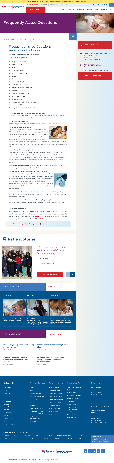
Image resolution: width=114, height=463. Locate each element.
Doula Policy (37, 216)
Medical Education (8, 406)
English (6, 435)
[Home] (13, 7)
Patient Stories (9, 424)
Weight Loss (71, 414)
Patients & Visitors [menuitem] (92, 9)
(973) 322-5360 (92, 65)
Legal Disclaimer (43, 460)
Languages (8, 412)
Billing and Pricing (55, 393)
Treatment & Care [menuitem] (106, 9)
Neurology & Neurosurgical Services (72, 409)
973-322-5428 (40, 219)
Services (35, 39)
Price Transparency (56, 396)
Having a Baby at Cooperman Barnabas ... (16, 42)
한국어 (6, 438)
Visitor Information (56, 399)
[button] (111, 5)
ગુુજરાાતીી (49, 435)
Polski (31, 438)
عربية (15, 435)
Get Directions (33, 4)
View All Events (54, 334)
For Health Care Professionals (97, 400)
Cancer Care (71, 392)
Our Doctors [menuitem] (80, 9)
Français (38, 435)
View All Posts (54, 287)
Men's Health (71, 401)
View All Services (93, 76)
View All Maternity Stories (50, 274)
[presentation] (56, 256)
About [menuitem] (63, 9)
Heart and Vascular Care (74, 388)
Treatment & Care (11, 39)
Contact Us (8, 387)
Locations (7, 390)
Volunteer (8, 418)
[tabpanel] (17, 262)
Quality (32, 390)
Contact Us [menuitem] (70, 9)
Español (69, 438)
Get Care (7, 396)
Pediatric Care (72, 404)
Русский (56, 438)
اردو (80, 438)
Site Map (33, 421)
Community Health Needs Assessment (36, 412)
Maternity (44, 39)
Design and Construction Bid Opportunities (98, 420)
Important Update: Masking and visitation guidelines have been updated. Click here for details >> (58, 1)
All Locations (44, 4)
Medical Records (55, 408)
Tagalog (27, 435)
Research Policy (53, 460)
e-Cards (51, 414)
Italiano (81, 435)
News (32, 402)
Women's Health (24, 39)
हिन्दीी (69, 435)
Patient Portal (54, 387)
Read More (47, 263)
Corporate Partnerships (35, 417)
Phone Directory (55, 405)
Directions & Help (55, 402)
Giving (61, 4)
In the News (34, 399)
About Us (33, 387)
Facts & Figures (35, 393)
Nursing (7, 409)
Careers (66, 4)
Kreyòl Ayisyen (62, 435)
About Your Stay (54, 390)
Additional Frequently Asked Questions (26, 224)
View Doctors (91, 45)
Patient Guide (53, 411)
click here (106, 441)
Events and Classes (37, 396)
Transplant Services (74, 395)
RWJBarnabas (54, 4)
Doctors (7, 393)
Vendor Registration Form (98, 411)
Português (44, 438)
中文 (17, 438)
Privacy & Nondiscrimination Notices (19, 460)
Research (7, 401)
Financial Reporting (37, 408)
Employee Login (96, 387)
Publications (34, 405)
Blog (5, 421)
